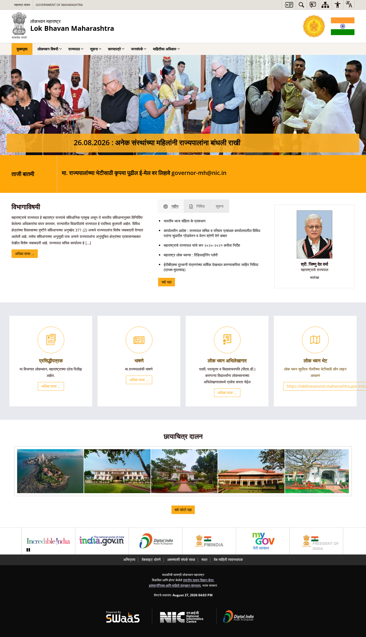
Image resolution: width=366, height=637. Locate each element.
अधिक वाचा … (24, 253)
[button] (50, 471)
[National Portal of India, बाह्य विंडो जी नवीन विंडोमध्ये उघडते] (102, 541)
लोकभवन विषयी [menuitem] (48, 48)
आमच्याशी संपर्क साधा (181, 559)
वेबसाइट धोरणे (151, 559)
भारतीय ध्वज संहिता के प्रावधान (185, 220)
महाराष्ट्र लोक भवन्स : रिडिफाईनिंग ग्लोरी (191, 254)
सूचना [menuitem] (94, 48)
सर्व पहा (166, 281)
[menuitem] (301, 4)
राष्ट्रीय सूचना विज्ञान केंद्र (198, 580)
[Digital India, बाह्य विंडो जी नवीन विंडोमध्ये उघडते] (155, 541)
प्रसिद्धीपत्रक (51, 360)
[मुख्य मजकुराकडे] (289, 4)
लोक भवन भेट (315, 360)
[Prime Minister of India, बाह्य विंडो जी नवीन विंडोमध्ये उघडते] (209, 541)
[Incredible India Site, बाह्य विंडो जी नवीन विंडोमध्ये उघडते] (48, 541)
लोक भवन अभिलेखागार (227, 360)
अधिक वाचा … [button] (51, 386)
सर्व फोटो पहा (183, 509)
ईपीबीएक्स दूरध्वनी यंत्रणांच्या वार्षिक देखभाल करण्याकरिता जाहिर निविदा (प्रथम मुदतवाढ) (211, 267)
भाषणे (139, 360)
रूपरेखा (314, 277)
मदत (204, 559)
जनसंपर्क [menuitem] (137, 48)
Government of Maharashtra (59, 5)
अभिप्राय (129, 559)
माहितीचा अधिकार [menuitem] (164, 48)
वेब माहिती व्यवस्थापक (228, 559)
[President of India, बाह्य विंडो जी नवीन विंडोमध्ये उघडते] (316, 541)
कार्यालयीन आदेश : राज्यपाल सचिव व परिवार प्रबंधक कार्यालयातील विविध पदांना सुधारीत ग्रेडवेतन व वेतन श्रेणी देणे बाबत (212, 233)
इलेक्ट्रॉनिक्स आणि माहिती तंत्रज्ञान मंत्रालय (175, 585)
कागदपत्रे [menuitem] (114, 48)
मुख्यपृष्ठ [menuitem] (22, 48)
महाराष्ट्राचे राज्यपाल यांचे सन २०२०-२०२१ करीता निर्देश (202, 245)
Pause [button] (28, 550)
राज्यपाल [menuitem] (74, 48)
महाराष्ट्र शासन (22, 5)
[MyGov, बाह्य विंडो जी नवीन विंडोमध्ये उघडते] (262, 541)
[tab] (171, 206)
